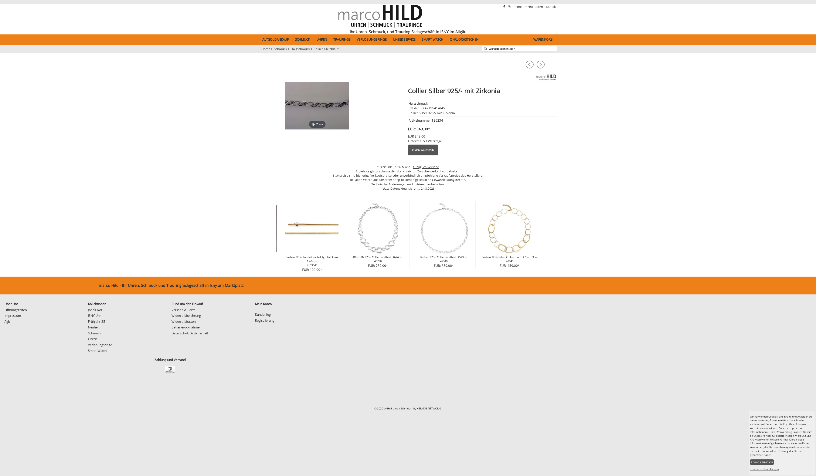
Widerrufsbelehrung (186, 315)
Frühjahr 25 (96, 321)
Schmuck (302, 39)
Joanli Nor (95, 310)
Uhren (321, 39)
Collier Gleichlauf (326, 49)
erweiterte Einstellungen (764, 469)
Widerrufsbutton (183, 321)
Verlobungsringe (372, 39)
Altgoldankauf (275, 39)
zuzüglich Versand (426, 167)
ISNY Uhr (94, 315)
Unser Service (404, 39)
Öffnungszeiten (15, 310)
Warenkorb (543, 39)
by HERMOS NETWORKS (427, 408)
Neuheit (93, 327)
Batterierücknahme (185, 327)
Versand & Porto (183, 310)
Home (518, 7)
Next (572, 53)
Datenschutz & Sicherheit (189, 333)
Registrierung (264, 320)
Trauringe (341, 39)
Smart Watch (432, 39)
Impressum (12, 315)
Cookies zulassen (762, 462)
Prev (243, 53)
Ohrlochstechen (464, 39)
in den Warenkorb (423, 150)
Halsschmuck (300, 49)
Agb (7, 321)
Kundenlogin (264, 314)
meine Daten (534, 7)
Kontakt (551, 7)
